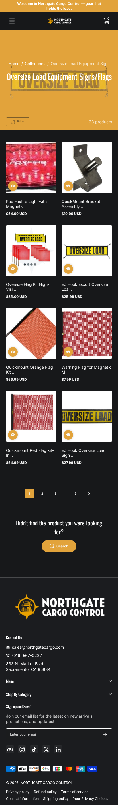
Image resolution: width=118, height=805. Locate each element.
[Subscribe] (105, 734)
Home (14, 63)
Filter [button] (21, 121)
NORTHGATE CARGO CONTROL (47, 783)
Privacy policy (18, 792)
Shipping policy (56, 798)
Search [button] (62, 546)
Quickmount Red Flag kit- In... (30, 453)
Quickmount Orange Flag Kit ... (29, 369)
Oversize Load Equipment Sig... (80, 63)
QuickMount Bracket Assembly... (81, 204)
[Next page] (88, 493)
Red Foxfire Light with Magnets (26, 204)
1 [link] (29, 493)
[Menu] (12, 21)
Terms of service (74, 792)
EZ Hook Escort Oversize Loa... (85, 287)
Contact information (22, 798)
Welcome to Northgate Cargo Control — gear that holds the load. (59, 6)
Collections (35, 63)
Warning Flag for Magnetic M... (86, 369)
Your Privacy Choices (90, 798)
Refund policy (45, 792)
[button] (106, 21)
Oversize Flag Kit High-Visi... (27, 287)
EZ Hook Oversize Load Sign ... (84, 453)
